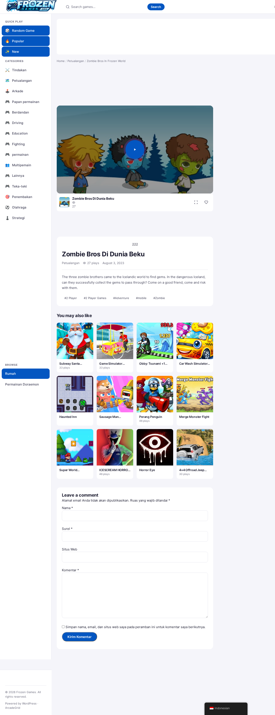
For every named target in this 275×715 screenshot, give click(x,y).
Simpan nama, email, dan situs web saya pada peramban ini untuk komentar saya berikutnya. (135, 627)
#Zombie (159, 298)
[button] (135, 149)
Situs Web (69, 549)
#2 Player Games (95, 298)
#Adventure (121, 298)
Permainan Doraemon (22, 384)
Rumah (10, 374)
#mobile (141, 298)
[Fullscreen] (196, 202)
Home (61, 61)
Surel (67, 529)
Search (156, 7)
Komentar (70, 570)
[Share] (206, 202)
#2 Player (70, 298)
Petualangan (75, 61)
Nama (67, 508)
